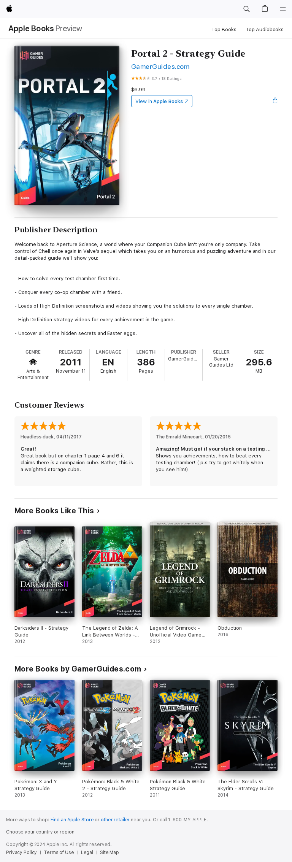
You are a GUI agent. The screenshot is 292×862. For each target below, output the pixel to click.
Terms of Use (59, 852)
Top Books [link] (223, 29)
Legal (87, 852)
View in (159, 101)
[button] (246, 9)
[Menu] (283, 9)
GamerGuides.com (160, 66)
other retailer (115, 819)
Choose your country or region (40, 832)
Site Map (109, 852)
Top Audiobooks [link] (265, 29)
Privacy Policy (21, 852)
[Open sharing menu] (275, 101)
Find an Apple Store (72, 819)
